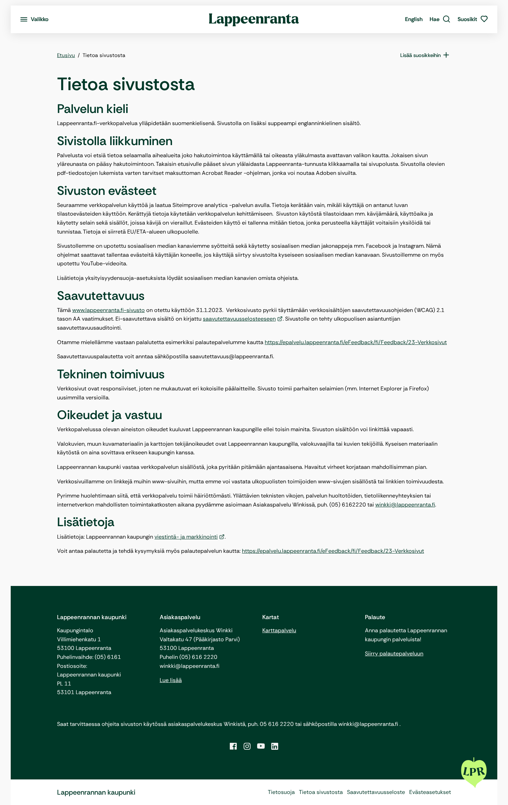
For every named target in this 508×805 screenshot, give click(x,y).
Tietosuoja (281, 792)
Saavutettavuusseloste (376, 792)
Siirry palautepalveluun (394, 653)
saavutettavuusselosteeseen (239, 318)
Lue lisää (171, 680)
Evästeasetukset (430, 792)
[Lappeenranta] (254, 19)
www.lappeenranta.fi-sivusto (108, 310)
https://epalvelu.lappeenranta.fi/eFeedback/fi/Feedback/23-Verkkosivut (356, 342)
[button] (440, 19)
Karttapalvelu (279, 630)
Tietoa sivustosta (321, 792)
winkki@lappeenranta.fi (405, 504)
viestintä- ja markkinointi (186, 536)
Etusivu (66, 55)
